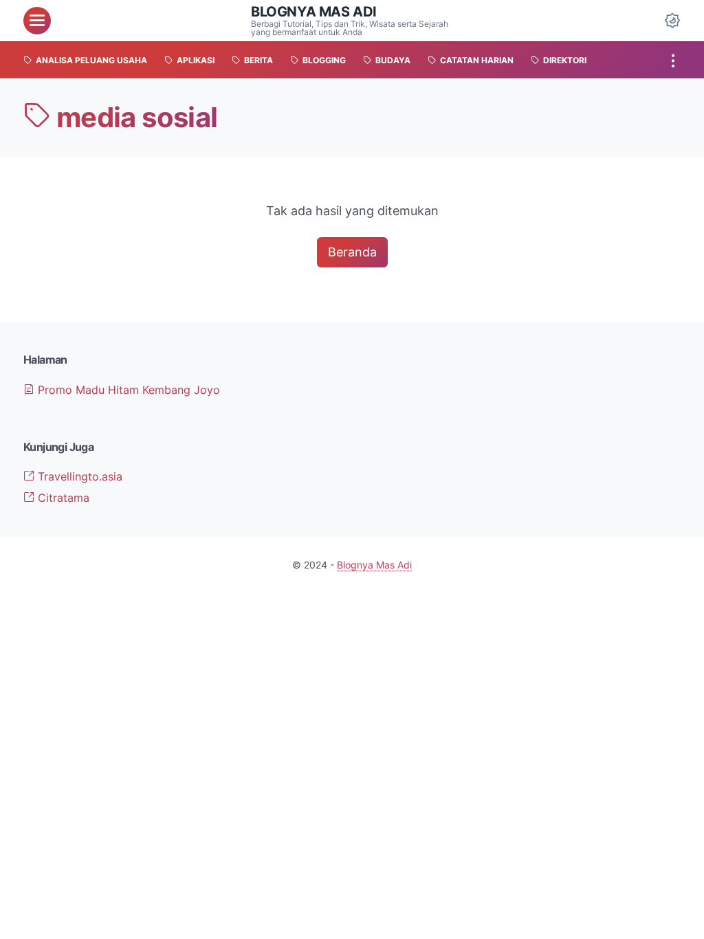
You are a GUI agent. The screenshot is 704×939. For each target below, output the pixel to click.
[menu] (37, 20)
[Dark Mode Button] (672, 20)
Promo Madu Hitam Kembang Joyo (127, 390)
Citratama (61, 498)
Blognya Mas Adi (314, 11)
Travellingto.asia (78, 476)
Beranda (352, 252)
